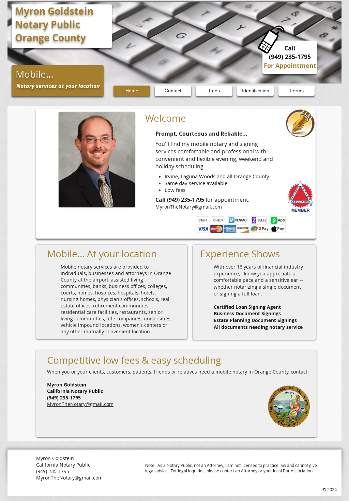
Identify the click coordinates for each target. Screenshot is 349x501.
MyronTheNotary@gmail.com (188, 206)
